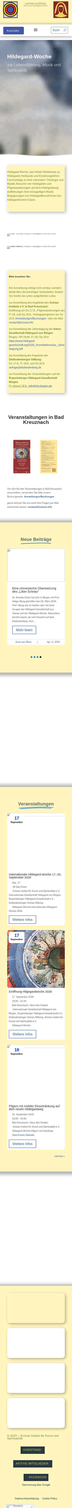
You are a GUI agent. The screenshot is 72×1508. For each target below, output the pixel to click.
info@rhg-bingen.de (40, 386)
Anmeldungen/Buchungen (30, 318)
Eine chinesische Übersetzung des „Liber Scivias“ (34, 590)
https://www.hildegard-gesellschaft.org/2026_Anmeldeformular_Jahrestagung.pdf (36, 345)
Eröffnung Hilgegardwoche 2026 (30, 991)
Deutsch (17, 1505)
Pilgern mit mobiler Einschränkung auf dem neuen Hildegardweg (34, 1107)
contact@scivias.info (21, 322)
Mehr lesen (24, 630)
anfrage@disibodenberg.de (25, 367)
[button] (31, 657)
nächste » (59, 1156)
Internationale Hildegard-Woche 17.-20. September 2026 (35, 876)
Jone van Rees (23, 642)
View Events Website (23, 1135)
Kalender (13, 30)
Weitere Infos (22, 919)
